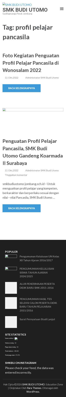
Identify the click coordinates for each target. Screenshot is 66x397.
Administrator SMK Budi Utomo (42, 77)
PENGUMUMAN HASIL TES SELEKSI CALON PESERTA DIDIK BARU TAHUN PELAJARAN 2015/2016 (38, 304)
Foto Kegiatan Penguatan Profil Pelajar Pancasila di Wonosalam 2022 (31, 62)
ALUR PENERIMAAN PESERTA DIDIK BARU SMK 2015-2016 (37, 285)
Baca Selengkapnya (21, 88)
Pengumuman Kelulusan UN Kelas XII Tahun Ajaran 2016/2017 (39, 258)
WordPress (32, 391)
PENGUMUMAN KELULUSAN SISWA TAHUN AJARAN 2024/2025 (37, 272)
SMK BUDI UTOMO (25, 10)
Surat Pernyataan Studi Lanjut (37, 319)
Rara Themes (34, 388)
